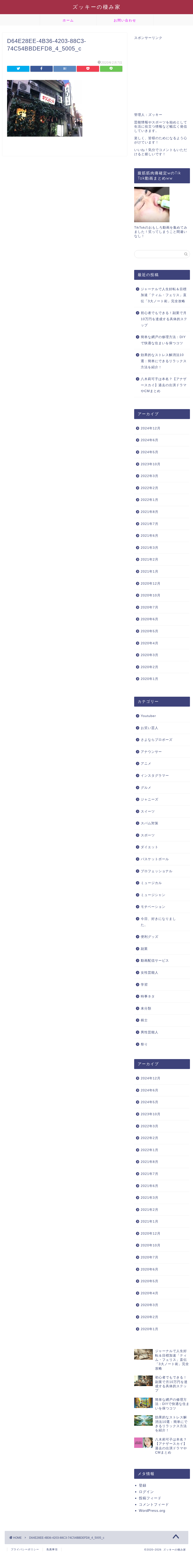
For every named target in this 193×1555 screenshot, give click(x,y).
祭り (144, 1044)
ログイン (146, 1492)
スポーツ (148, 835)
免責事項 (52, 1549)
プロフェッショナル (157, 871)
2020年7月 (149, 607)
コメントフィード (154, 1504)
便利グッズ (149, 937)
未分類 (146, 1008)
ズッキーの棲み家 (96, 7)
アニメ (146, 763)
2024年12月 (151, 428)
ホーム (68, 20)
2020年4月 (149, 643)
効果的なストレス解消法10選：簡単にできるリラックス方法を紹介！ (164, 361)
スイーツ (148, 811)
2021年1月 (149, 571)
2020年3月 (149, 655)
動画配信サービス (155, 960)
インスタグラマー (155, 775)
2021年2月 (149, 559)
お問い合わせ (125, 20)
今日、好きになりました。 (158, 922)
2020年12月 (151, 583)
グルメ (146, 787)
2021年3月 (149, 547)
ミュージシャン (153, 895)
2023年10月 (151, 464)
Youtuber (148, 716)
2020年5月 (149, 631)
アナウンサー (151, 752)
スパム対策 (149, 823)
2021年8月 (149, 512)
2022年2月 (149, 488)
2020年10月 (151, 595)
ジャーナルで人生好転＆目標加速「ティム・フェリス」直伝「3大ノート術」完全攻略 (164, 295)
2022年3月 (149, 476)
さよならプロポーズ (157, 740)
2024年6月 (149, 440)
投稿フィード (150, 1498)
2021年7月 (149, 524)
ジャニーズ (149, 799)
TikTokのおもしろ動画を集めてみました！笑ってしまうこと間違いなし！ (160, 232)
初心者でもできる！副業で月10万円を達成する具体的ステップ (164, 319)
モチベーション (153, 907)
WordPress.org (152, 1511)
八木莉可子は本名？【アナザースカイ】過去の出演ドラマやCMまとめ (164, 385)
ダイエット (149, 847)
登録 (142, 1485)
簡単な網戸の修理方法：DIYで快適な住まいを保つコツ (163, 340)
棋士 (144, 1020)
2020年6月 (149, 619)
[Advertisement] (162, 73)
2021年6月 (149, 535)
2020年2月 (149, 667)
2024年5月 (149, 452)
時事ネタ (148, 996)
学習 (144, 984)
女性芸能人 (149, 972)
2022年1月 (149, 500)
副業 (144, 949)
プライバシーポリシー (25, 1549)
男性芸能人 (149, 1032)
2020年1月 (149, 679)
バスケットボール (155, 859)
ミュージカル (151, 883)
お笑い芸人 (149, 728)
